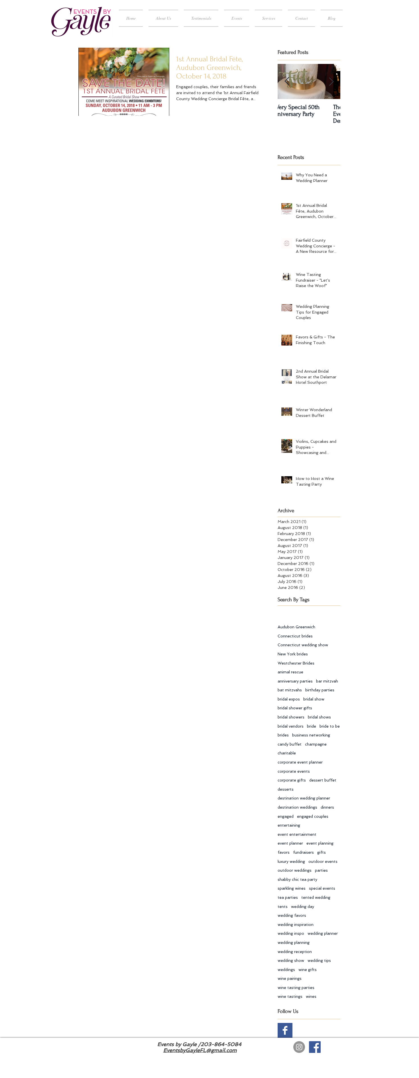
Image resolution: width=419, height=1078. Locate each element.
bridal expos (289, 699)
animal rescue (290, 672)
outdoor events (322, 861)
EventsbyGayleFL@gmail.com (200, 1050)
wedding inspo (291, 933)
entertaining (289, 825)
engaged (286, 816)
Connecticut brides (295, 636)
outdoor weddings (295, 870)
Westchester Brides (296, 663)
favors (284, 852)
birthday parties (319, 690)
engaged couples (312, 816)
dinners (327, 807)
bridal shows (319, 717)
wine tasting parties (296, 987)
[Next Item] (331, 81)
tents (283, 906)
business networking (311, 735)
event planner (290, 843)
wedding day (302, 906)
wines (311, 996)
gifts (321, 852)
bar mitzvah (327, 681)
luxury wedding (291, 861)
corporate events (294, 771)
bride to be (330, 726)
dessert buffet (322, 780)
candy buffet (290, 744)
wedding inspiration (296, 924)
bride (311, 726)
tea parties (288, 897)
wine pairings (290, 978)
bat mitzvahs (290, 690)
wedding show (291, 960)
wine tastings (290, 996)
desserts (286, 789)
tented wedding (315, 897)
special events (322, 888)
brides (283, 735)
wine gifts (307, 969)
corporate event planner (300, 762)
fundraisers (303, 852)
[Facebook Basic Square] (285, 1030)
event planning (319, 843)
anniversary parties (295, 681)
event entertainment (297, 834)
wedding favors (292, 915)
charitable (287, 753)
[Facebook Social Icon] (315, 1047)
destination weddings (297, 807)
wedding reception (295, 951)
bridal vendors (291, 726)
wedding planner (323, 933)
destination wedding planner (304, 798)
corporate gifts (292, 780)
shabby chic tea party (297, 879)
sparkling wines (292, 888)
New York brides (293, 654)
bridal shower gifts (295, 708)
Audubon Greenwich (296, 627)
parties (321, 870)
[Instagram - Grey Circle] (299, 1047)
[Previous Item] (286, 81)
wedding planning (294, 942)
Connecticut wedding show (303, 645)
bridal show (313, 699)
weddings (286, 969)
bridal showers (291, 717)
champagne (316, 744)
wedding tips (319, 960)
